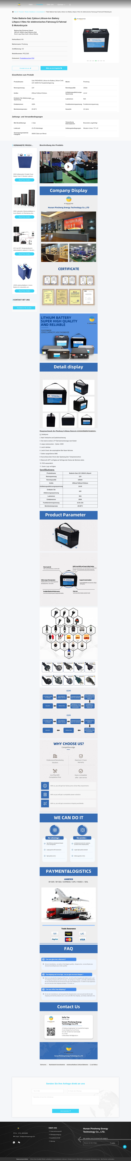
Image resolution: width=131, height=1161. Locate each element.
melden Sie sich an (114, 1143)
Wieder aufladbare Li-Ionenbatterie (35, 12)
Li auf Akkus (93, 1064)
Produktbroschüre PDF (27, 58)
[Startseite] (19, 4)
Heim (15, 12)
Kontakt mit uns (25, 68)
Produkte (39, 4)
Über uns (50, 4)
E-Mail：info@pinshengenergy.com (25, 1136)
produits (21, 12)
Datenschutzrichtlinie (22, 1159)
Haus (31, 4)
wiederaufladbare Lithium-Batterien (77, 1064)
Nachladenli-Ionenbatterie (57, 1064)
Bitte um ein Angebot (53, 68)
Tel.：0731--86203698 (21, 1133)
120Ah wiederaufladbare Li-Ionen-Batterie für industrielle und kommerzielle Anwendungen (23, 287)
